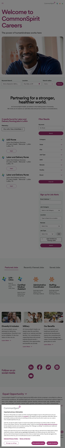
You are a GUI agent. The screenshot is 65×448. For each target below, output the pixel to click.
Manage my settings (11, 443)
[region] (31, 426)
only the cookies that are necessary (48, 424)
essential (25, 416)
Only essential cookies (38, 443)
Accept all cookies (52, 443)
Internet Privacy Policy (11, 439)
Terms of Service (25, 439)
